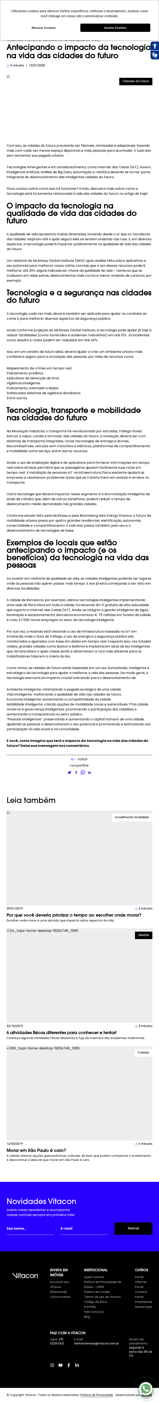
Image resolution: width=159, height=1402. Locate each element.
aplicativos (134, 260)
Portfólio (90, 1307)
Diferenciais (58, 1292)
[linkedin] (89, 772)
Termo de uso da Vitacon (102, 1297)
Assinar (133, 1228)
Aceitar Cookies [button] (115, 27)
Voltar (83, 759)
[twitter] (69, 772)
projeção (41, 330)
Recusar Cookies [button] (44, 27)
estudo (29, 515)
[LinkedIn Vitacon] (79, 1367)
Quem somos (94, 1277)
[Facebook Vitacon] (71, 1367)
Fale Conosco (94, 1312)
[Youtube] (62, 1367)
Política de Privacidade (96, 1395)
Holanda (36, 631)
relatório (20, 260)
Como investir (60, 1297)
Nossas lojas (143, 1307)
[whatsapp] (83, 772)
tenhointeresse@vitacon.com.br (96, 1344)
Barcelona (34, 600)
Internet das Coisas (113, 167)
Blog (87, 1317)
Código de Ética (95, 1302)
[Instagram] (54, 1367)
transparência (43, 714)
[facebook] (76, 772)
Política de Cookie (97, 1292)
